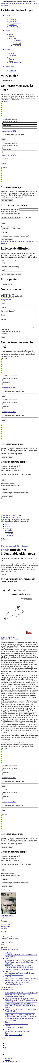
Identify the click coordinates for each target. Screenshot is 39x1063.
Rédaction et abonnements (11, 331)
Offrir (10, 57)
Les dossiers (16, 40)
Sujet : (3, 315)
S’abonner (12, 53)
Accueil (3, 241)
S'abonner (22, 241)
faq (6, 1052)
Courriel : (8, 311)
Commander (13, 55)
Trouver (11, 59)
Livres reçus (12, 25)
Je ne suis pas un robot (10, 261)
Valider (4, 337)
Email (2, 263)
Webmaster (6, 333)
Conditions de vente (15, 63)
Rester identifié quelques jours (14, 135)
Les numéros (17, 42)
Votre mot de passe (11, 213)
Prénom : (3, 307)
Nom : (3, 303)
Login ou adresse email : (10, 121)
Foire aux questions (15, 23)
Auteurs (11, 34)
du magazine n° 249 (7, 976)
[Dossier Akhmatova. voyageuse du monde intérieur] (17, 622)
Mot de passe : (7, 125)
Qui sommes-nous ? (12, 241)
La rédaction (17, 45)
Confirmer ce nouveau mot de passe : (16, 217)
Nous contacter (13, 21)
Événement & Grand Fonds (9, 936)
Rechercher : (5, 525)
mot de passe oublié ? (9, 131)
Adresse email (9, 211)
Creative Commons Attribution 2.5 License (17, 1060)
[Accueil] (19, 503)
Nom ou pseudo (10, 209)
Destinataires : (5, 329)
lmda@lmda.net (6, 300)
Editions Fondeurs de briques (10, 625)
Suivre (11, 61)
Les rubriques (17, 44)
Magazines (12, 38)
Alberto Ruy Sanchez (9, 624)
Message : (4, 319)
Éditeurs (11, 36)
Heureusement (14, 1059)
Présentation (12, 19)
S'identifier (12, 71)
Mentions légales (14, 26)
